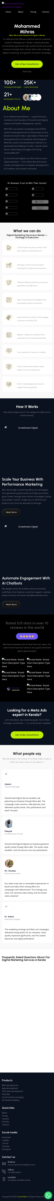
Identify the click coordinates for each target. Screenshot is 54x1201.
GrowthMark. (22, 1197)
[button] (48, 1195)
